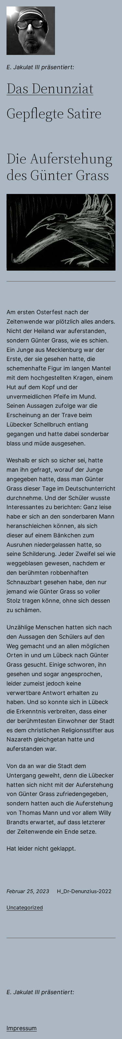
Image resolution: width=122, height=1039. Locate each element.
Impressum (22, 1028)
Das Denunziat (50, 88)
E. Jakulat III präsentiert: (40, 67)
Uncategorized (25, 907)
